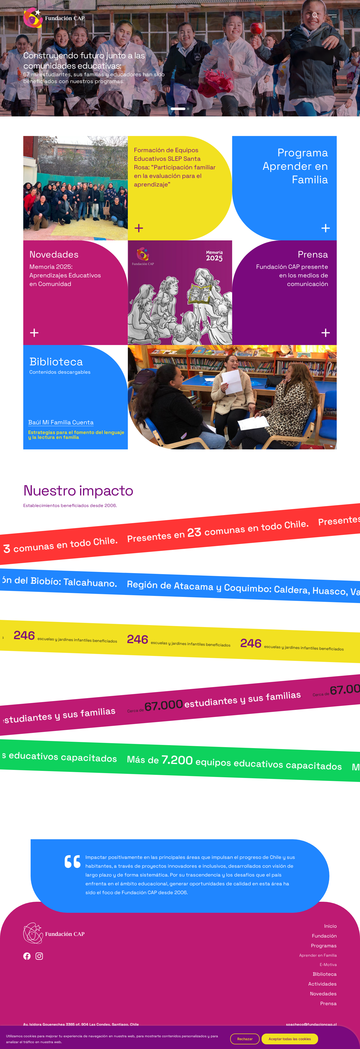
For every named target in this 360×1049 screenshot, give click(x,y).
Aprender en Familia (318, 955)
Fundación (324, 936)
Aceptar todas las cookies (290, 1039)
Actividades (322, 984)
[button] (178, 109)
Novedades (323, 993)
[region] (180, 1037)
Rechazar (244, 1039)
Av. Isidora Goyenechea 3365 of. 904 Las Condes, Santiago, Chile (81, 1024)
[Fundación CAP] (53, 17)
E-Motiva (328, 964)
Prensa (328, 1003)
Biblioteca (60, 365)
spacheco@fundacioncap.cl (311, 1024)
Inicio (330, 926)
